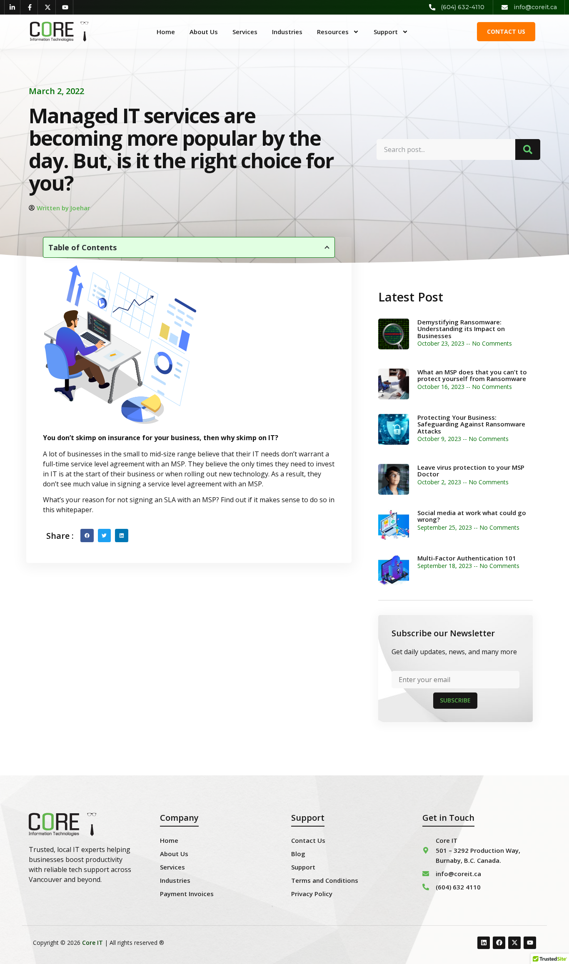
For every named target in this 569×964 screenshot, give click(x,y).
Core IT (92, 943)
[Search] (527, 149)
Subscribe (455, 700)
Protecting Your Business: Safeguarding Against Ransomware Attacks (471, 424)
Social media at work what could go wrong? (471, 516)
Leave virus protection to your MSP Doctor (470, 470)
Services (244, 31)
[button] (87, 535)
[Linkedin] (483, 943)
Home (166, 31)
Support (386, 31)
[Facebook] (499, 943)
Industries (287, 31)
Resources (333, 31)
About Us (204, 31)
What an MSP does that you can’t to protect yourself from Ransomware (472, 375)
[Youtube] (530, 943)
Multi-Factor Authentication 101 (466, 558)
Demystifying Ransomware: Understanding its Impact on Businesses (461, 329)
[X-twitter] (514, 943)
